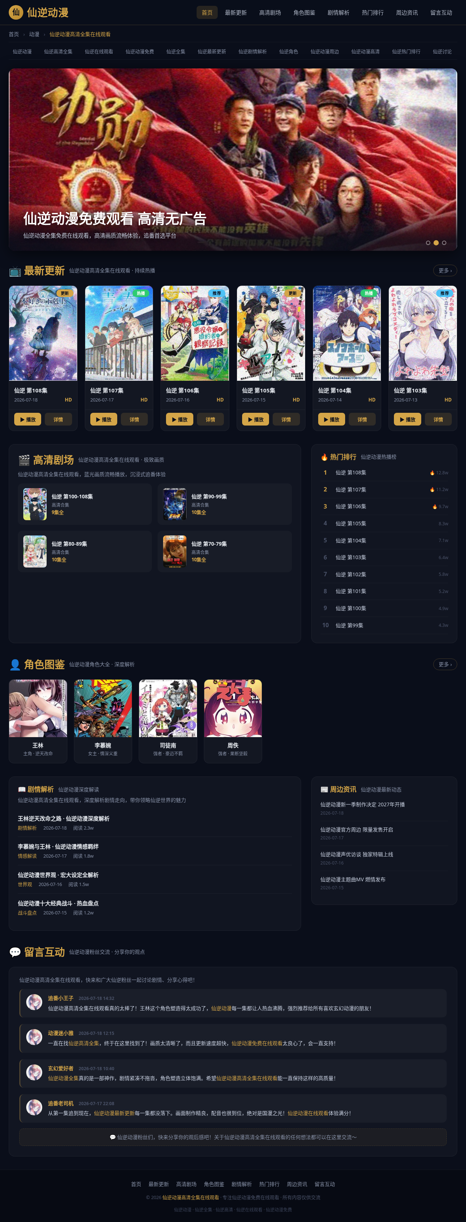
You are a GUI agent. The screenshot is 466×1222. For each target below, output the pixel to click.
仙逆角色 (288, 51)
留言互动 (441, 12)
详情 (58, 419)
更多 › (445, 270)
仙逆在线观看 (99, 51)
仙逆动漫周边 (325, 51)
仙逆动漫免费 (140, 51)
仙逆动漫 (22, 51)
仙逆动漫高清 (365, 51)
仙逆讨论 (442, 51)
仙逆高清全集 (58, 51)
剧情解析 (339, 12)
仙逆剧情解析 (252, 51)
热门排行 (373, 12)
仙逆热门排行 (406, 51)
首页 (207, 12)
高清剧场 (270, 12)
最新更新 (236, 12)
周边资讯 (407, 12)
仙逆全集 (175, 51)
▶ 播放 (28, 419)
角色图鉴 (304, 12)
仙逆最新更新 (212, 51)
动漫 (34, 34)
